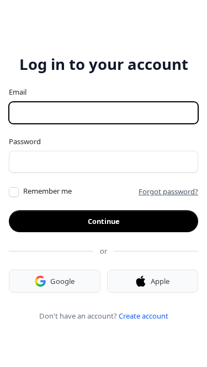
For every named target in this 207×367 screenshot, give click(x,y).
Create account (143, 316)
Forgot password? (168, 191)
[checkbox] (14, 192)
